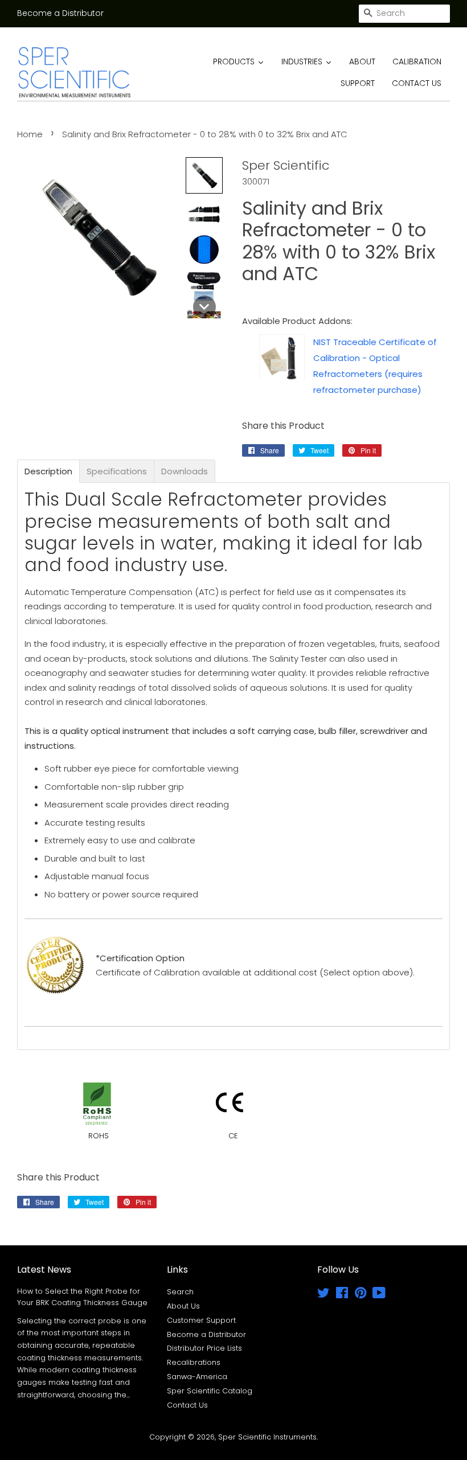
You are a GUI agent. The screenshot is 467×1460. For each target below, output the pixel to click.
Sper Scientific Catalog (209, 1391)
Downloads (184, 471)
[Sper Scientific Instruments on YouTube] (379, 1295)
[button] (204, 175)
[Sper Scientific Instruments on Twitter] (323, 1295)
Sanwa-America (197, 1376)
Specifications (117, 471)
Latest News (44, 1269)
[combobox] (404, 14)
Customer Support (201, 1320)
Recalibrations (193, 1362)
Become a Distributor (60, 13)
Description (48, 471)
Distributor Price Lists (204, 1348)
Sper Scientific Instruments (267, 1437)
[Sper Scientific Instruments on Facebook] (342, 1295)
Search (180, 1292)
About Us (183, 1306)
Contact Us (187, 1405)
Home (30, 134)
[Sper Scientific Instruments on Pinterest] (360, 1295)
